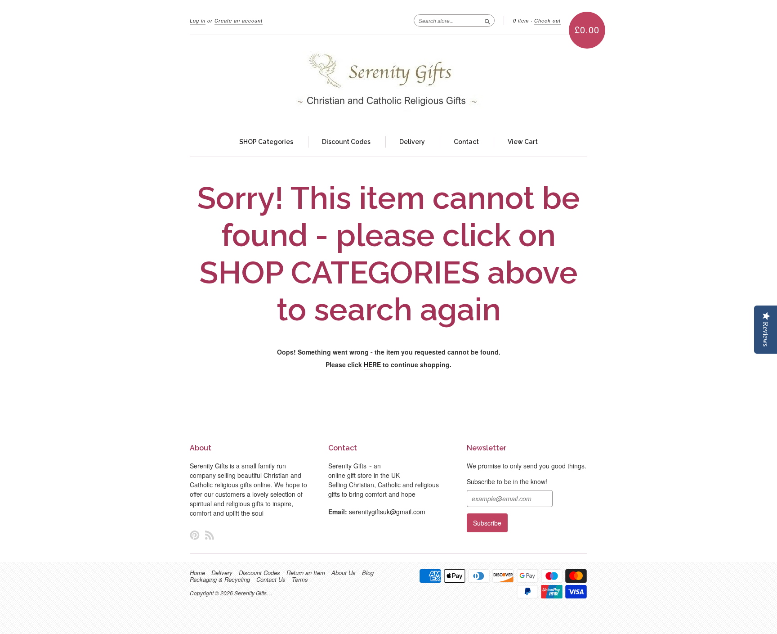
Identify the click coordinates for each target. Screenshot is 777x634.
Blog (368, 573)
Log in (197, 20)
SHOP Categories (266, 141)
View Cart (523, 141)
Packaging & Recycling (220, 579)
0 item (521, 20)
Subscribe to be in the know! (507, 481)
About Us (343, 573)
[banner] (388, 81)
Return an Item (305, 573)
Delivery (412, 141)
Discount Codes (346, 141)
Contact (466, 141)
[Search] (487, 20)
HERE (372, 364)
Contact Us (271, 579)
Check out (547, 20)
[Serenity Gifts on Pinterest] (195, 535)
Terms (300, 579)
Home (197, 573)
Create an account (238, 20)
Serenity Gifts (250, 593)
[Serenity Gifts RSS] (209, 535)
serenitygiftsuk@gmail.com (387, 511)
